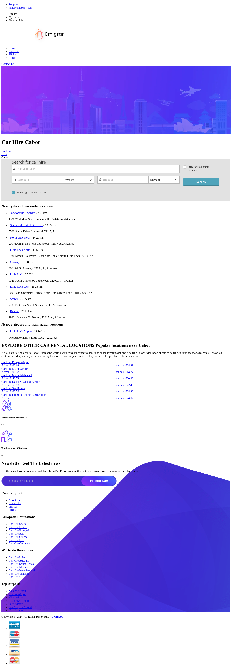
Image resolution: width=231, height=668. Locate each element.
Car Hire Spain (17, 523)
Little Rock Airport (21, 331)
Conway (15, 262)
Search (201, 182)
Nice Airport (16, 610)
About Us (14, 500)
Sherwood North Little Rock (26, 225)
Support (13, 4)
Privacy (13, 506)
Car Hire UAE (17, 576)
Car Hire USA (17, 557)
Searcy (14, 298)
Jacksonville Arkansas (23, 212)
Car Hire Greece (18, 536)
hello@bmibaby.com (20, 7)
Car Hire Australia (19, 560)
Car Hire (14, 51)
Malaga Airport (17, 590)
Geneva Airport (17, 594)
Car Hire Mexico (18, 567)
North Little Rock (20, 237)
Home (12, 48)
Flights (12, 54)
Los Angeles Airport (20, 607)
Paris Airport (16, 603)
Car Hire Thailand (19, 573)
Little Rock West (20, 286)
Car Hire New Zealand (22, 570)
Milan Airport (16, 597)
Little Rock (17, 274)
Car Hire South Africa (21, 563)
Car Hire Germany (19, 543)
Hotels (12, 57)
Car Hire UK (16, 540)
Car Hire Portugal (19, 530)
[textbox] (96, 169)
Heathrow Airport (19, 600)
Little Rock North (20, 249)
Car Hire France (18, 527)
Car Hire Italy (16, 533)
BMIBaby (57, 616)
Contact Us (7, 63)
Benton (14, 311)
